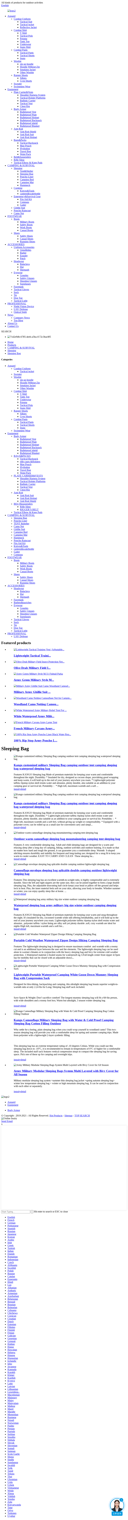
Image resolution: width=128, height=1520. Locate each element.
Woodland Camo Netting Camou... (36, 704)
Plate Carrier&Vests (23, 92)
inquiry (17, 789)
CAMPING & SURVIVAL (21, 165)
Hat (22, 267)
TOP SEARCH (82, 1115)
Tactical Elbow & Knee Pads (28, 162)
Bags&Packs (20, 140)
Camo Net (19, 213)
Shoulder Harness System (32, 95)
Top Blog (18, 320)
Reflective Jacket (28, 27)
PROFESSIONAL (16, 303)
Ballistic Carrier (27, 100)
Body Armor (20, 109)
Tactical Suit (26, 21)
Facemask (19, 286)
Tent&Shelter (26, 171)
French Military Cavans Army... (34, 728)
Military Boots (27, 221)
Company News (22, 317)
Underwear (25, 44)
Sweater (18, 83)
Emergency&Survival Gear (27, 196)
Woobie (17, 61)
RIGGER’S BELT (29, 509)
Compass (24, 202)
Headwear (19, 261)
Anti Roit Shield (28, 131)
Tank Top (25, 41)
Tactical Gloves (21, 289)
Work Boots (26, 227)
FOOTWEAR (14, 216)
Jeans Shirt (25, 47)
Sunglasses (25, 284)
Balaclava (25, 264)
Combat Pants (20, 50)
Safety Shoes (26, 236)
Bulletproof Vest (28, 112)
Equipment (12, 89)
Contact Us (13, 326)
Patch (22, 258)
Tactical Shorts (27, 55)
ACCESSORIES (16, 244)
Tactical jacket (27, 24)
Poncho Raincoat (22, 210)
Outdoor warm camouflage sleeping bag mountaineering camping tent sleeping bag (67, 838)
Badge (23, 253)
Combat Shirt (20, 30)
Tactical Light (20, 300)
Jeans (22, 58)
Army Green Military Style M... (34, 680)
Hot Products (55, 1115)
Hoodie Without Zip (30, 66)
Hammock (25, 185)
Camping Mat (27, 182)
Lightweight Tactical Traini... (32, 655)
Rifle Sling (19, 159)
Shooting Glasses (28, 281)
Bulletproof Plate (28, 114)
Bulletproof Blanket (29, 126)
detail (23, 789)
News (10, 315)
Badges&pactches (22, 602)
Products (11, 345)
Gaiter (23, 205)
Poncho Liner (26, 176)
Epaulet (23, 255)
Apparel (11, 16)
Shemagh (24, 269)
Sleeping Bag (26, 174)
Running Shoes (27, 241)
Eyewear (18, 272)
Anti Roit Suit (27, 134)
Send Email (7, 1121)
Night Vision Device (24, 306)
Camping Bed (27, 179)
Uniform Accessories (24, 247)
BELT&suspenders (23, 504)
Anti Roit (18, 128)
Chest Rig (25, 106)
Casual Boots (26, 230)
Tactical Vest (26, 103)
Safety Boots (26, 224)
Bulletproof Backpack (31, 120)
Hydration (25, 148)
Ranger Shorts (21, 75)
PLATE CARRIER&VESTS (28, 475)
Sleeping (18, 168)
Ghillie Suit (19, 207)
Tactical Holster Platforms (32, 97)
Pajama (23, 38)
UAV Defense (21, 309)
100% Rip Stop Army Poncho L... (35, 740)
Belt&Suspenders (22, 157)
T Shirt (23, 33)
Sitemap (68, 1115)
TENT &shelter (21, 523)
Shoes (17, 233)
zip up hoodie (26, 64)
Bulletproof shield (29, 123)
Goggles (24, 275)
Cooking (18, 188)
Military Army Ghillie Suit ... (32, 692)
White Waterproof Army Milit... (34, 716)
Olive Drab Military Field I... (32, 667)
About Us (12, 323)
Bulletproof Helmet (29, 117)
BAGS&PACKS (22, 456)
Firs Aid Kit (26, 199)
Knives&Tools (27, 190)
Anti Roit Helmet (28, 137)
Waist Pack (25, 154)
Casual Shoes (26, 238)
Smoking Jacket (28, 69)
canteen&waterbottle (30, 193)
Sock (16, 292)
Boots (17, 219)
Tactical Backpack (29, 143)
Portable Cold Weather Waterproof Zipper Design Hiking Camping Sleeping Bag (66, 940)
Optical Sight (20, 312)
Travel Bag (25, 151)
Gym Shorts (26, 81)
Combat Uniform (22, 19)
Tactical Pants (27, 52)
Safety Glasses (27, 278)
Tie (15, 295)
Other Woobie (27, 72)
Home (10, 342)
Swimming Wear (22, 86)
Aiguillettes (25, 250)
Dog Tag (18, 298)
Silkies (23, 78)
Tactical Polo (26, 35)
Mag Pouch (25, 145)
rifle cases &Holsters (30, 461)
